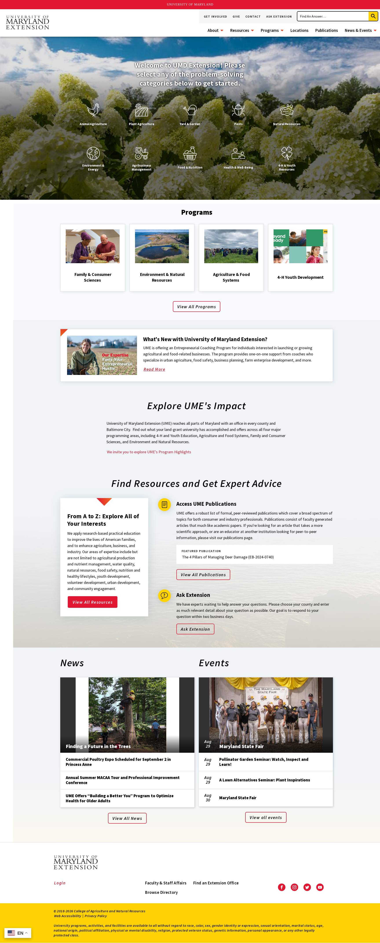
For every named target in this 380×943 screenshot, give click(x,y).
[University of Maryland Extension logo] (27, 22)
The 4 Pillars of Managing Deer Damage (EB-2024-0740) (228, 557)
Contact (253, 16)
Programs (270, 30)
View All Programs (196, 306)
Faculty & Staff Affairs (165, 882)
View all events (266, 817)
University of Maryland (190, 4)
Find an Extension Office (216, 882)
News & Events (358, 30)
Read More (160, 370)
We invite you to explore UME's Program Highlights (149, 451)
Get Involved (215, 16)
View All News (127, 818)
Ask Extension (279, 16)
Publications (326, 30)
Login (60, 882)
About (213, 30)
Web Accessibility (67, 916)
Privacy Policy (96, 916)
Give (236, 16)
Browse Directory (161, 892)
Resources (239, 30)
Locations (299, 30)
